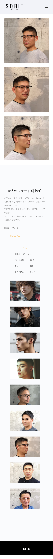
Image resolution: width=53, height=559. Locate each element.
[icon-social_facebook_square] (25, 549)
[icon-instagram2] (28, 549)
